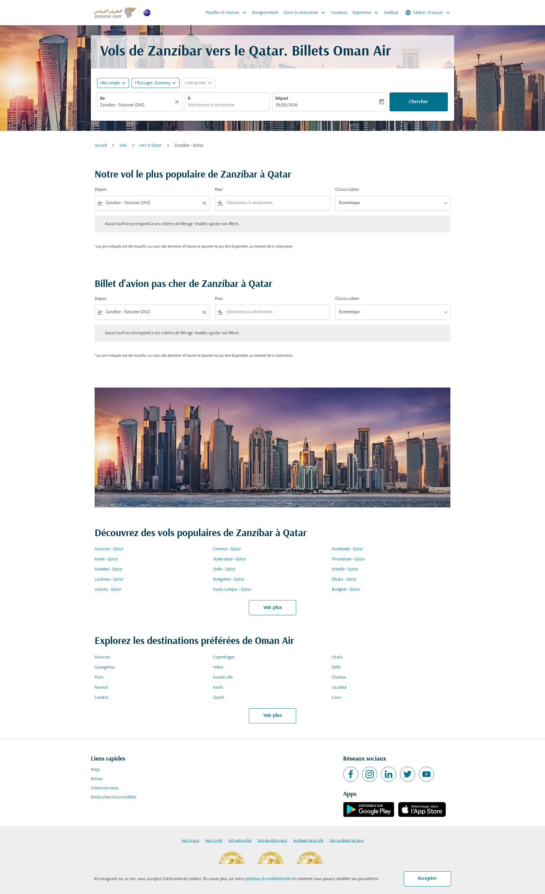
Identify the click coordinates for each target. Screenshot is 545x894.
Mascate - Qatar (109, 549)
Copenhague (224, 657)
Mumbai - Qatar (109, 569)
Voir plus (272, 607)
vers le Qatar (150, 145)
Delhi (336, 667)
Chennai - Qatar (227, 549)
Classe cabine (347, 189)
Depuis (101, 189)
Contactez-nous (105, 788)
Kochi (218, 687)
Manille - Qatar (345, 569)
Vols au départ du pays (346, 841)
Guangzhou (104, 667)
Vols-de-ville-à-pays (272, 841)
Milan (218, 667)
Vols (123, 145)
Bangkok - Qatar (346, 589)
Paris (99, 677)
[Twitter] (407, 774)
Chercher (418, 101)
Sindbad (391, 12)
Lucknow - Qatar (109, 579)
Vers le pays (190, 841)
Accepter (427, 878)
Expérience (366, 12)
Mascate (102, 657)
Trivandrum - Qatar (348, 559)
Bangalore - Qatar (228, 579)
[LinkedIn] (388, 774)
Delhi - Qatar (224, 569)
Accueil (101, 145)
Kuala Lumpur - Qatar (232, 589)
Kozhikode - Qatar (347, 549)
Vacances (339, 12)
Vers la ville (213, 841)
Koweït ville (223, 677)
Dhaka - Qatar (344, 579)
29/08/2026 (286, 105)
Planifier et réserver (227, 12)
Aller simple (110, 83)
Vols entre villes (240, 841)
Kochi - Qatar (106, 559)
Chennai (339, 677)
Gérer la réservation (305, 12)
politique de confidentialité (268, 879)
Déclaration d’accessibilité (113, 797)
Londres (102, 697)
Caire (336, 697)
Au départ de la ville (308, 841)
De (102, 98)
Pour (219, 189)
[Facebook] (350, 774)
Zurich (218, 697)
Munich (101, 687)
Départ (281, 98)
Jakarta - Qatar (108, 589)
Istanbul (339, 687)
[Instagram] (369, 774)
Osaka (337, 657)
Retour (97, 779)
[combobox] (136, 105)
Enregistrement (265, 12)
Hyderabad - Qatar (229, 559)
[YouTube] (426, 774)
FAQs (95, 770)
